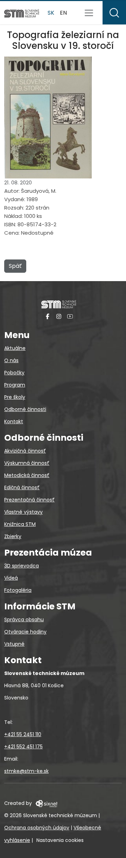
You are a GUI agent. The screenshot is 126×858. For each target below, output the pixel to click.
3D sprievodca (21, 565)
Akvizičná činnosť (25, 450)
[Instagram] (59, 316)
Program (14, 384)
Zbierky (12, 536)
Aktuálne (15, 348)
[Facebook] (47, 316)
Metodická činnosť (26, 475)
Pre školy (14, 397)
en (63, 13)
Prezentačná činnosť (29, 499)
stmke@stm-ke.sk (26, 771)
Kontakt (13, 421)
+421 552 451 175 (23, 746)
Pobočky (14, 372)
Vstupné (14, 643)
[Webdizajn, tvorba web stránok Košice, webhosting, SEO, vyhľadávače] (46, 803)
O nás (11, 360)
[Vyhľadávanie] (114, 12)
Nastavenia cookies (60, 840)
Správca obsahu (24, 619)
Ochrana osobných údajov (36, 827)
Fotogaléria (17, 590)
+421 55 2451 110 (22, 734)
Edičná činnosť (22, 487)
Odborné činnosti (25, 409)
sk (51, 13)
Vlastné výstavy (23, 511)
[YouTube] (70, 316)
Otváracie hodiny (25, 631)
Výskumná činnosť (26, 463)
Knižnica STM (20, 524)
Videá (11, 577)
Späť (15, 266)
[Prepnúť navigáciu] (89, 13)
